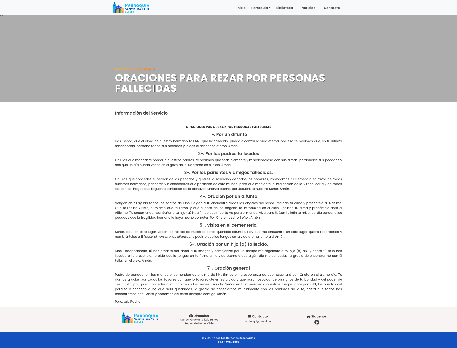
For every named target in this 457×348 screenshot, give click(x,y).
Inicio (241, 8)
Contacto (332, 8)
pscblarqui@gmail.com (258, 321)
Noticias (308, 8)
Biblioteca (284, 8)
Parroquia (259, 8)
